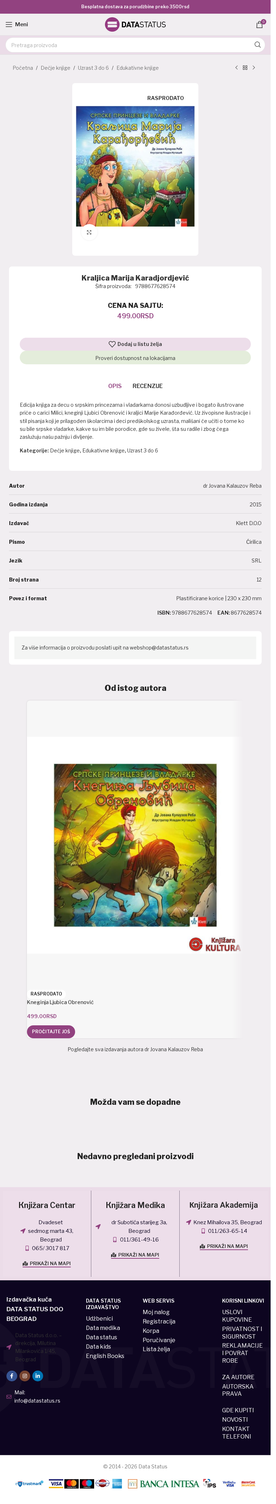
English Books (105, 1356)
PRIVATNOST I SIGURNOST (242, 1333)
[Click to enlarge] (89, 232)
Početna (23, 68)
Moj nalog (156, 1312)
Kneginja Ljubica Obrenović (60, 1002)
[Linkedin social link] (37, 1376)
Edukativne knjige (137, 68)
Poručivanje (159, 1340)
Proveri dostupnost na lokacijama (135, 358)
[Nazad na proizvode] (245, 68)
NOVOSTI (235, 1419)
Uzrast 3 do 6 (93, 68)
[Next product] (253, 68)
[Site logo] (135, 24)
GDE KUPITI (238, 1410)
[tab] (115, 386)
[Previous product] (236, 68)
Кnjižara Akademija (223, 1205)
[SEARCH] (257, 45)
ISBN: (164, 613)
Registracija (159, 1321)
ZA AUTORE (238, 1377)
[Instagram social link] (24, 1376)
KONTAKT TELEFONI (236, 1433)
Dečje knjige (55, 68)
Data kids (98, 1346)
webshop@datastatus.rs (159, 647)
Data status (101, 1337)
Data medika (103, 1328)
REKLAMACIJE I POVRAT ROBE (242, 1353)
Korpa (151, 1330)
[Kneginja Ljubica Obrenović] (135, 845)
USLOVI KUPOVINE (237, 1316)
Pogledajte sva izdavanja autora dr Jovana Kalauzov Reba (135, 1049)
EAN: (223, 613)
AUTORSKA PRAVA (238, 1390)
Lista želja (156, 1349)
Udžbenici (99, 1318)
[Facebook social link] (11, 1376)
